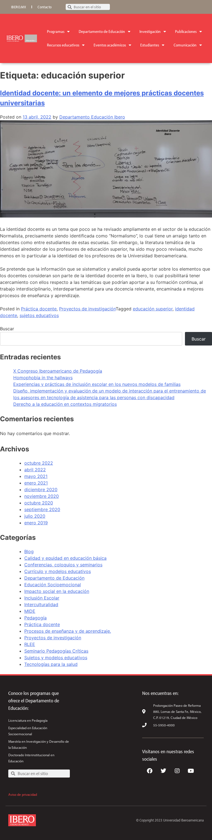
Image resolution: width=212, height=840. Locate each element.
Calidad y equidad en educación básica (65, 558)
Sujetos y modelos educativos (55, 657)
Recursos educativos (63, 45)
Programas (55, 31)
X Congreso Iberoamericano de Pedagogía (57, 371)
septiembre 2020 (42, 509)
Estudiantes (149, 45)
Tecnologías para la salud (51, 664)
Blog (29, 551)
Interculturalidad (41, 604)
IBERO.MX (18, 6)
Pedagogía (35, 618)
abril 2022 (35, 469)
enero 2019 (36, 522)
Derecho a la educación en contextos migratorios (65, 404)
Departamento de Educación (102, 31)
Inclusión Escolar (41, 598)
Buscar (7, 328)
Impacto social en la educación (56, 591)
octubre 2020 (38, 503)
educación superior (153, 309)
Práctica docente (39, 309)
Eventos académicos (110, 45)
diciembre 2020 (40, 489)
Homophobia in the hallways (43, 377)
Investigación (150, 31)
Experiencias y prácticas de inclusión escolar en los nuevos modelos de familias (97, 384)
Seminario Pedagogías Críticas (56, 651)
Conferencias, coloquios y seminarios (63, 564)
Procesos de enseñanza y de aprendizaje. (67, 631)
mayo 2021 (35, 476)
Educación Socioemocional (52, 584)
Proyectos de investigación (87, 309)
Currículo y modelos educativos (57, 571)
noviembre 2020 (41, 496)
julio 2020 (34, 516)
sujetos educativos (39, 315)
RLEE (29, 644)
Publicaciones (186, 31)
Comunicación (185, 45)
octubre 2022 (38, 463)
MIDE (29, 611)
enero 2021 (36, 483)
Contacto (45, 6)
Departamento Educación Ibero (92, 117)
